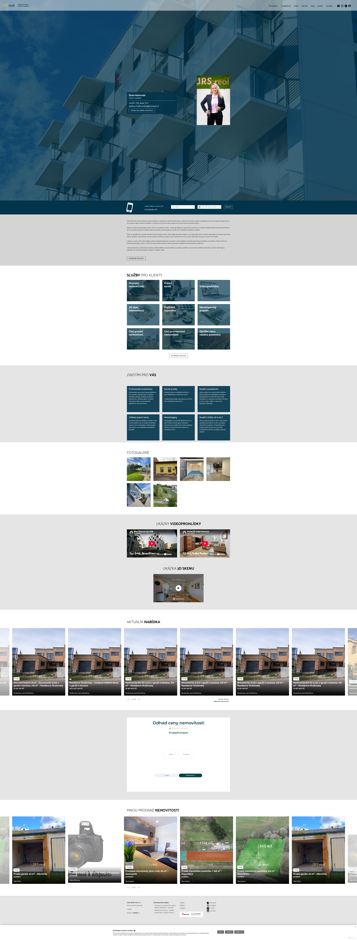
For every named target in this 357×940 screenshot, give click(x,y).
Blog (312, 16)
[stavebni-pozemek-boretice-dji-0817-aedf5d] (165, 495)
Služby (296, 16)
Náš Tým (305, 16)
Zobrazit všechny (221, 700)
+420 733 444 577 (134, 103)
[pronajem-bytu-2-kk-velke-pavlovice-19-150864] (139, 469)
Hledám (182, 903)
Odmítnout (229, 932)
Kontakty (329, 16)
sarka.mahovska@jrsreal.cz (138, 105)
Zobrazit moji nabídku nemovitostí (141, 109)
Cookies (129, 909)
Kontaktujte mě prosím (135, 258)
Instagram (213, 905)
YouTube (213, 911)
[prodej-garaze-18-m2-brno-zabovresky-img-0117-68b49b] (192, 469)
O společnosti (286, 16)
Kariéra (320, 16)
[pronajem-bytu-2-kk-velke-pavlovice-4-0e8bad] (218, 469)
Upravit (221, 932)
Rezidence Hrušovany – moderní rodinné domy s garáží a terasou (164, 911)
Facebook (213, 903)
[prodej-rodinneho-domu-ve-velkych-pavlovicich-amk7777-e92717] (165, 469)
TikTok (212, 908)
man (137, 913)
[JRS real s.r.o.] (15, 5)
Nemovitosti (273, 16)
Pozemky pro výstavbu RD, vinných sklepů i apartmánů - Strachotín (165, 906)
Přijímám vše (239, 932)
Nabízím (182, 905)
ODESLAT (228, 207)
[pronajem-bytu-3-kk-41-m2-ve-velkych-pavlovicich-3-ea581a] (139, 495)
